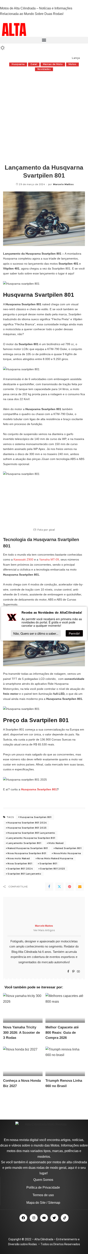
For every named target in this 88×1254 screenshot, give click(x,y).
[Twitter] (59, 887)
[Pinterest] (69, 887)
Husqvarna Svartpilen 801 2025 (27, 827)
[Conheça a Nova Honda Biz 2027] (23, 1061)
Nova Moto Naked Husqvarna (55, 858)
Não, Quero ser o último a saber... (35, 633)
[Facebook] (49, 887)
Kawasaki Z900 (23, 559)
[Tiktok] (65, 1218)
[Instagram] (33, 1218)
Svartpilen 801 (48, 863)
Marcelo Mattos (63, 184)
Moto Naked (56, 843)
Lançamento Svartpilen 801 (24, 843)
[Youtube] (44, 1218)
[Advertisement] (44, 117)
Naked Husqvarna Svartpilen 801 (28, 848)
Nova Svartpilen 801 (20, 863)
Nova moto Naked (19, 858)
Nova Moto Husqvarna (67, 853)
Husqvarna (18, 64)
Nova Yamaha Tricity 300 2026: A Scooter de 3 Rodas (21, 1032)
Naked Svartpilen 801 (68, 848)
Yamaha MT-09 (49, 559)
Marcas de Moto (53, 64)
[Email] (80, 887)
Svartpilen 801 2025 (52, 868)
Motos (72, 64)
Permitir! (74, 633)
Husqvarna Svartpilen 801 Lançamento (31, 832)
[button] (44, 40)
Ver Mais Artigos (44, 930)
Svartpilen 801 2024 (20, 868)
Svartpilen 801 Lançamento (24, 873)
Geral (33, 64)
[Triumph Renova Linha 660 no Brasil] (65, 1061)
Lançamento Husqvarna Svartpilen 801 (31, 838)
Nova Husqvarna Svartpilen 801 (27, 853)
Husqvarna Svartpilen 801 (39, 789)
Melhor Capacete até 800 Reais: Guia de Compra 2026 (62, 1032)
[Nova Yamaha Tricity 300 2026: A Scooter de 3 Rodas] (23, 1008)
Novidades (44, 69)
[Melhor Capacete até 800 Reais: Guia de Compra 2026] (65, 1008)
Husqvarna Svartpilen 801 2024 (27, 822)
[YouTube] (78, 971)
